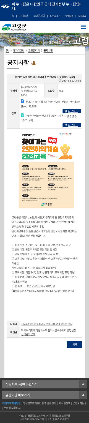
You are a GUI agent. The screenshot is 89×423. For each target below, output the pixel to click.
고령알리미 (34, 50)
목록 (75, 344)
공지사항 (48, 50)
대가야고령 (18, 50)
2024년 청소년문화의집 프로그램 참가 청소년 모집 (46, 324)
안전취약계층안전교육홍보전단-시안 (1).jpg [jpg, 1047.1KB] (49, 118)
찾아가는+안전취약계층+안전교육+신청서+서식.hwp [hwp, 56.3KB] (50, 104)
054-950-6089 (61, 419)
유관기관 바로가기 (44, 395)
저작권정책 (64, 403)
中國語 (69, 16)
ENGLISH (55, 16)
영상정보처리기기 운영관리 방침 (39, 403)
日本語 (82, 16)
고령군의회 (39, 16)
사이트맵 (23, 16)
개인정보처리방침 (11, 403)
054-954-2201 (38, 419)
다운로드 (73, 111)
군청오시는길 (79, 403)
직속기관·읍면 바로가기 (44, 384)
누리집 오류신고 (12, 408)
